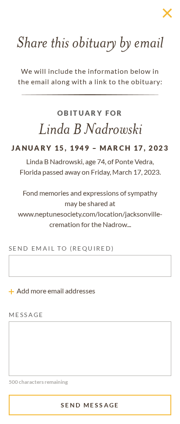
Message (26, 314)
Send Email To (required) (61, 248)
